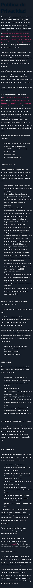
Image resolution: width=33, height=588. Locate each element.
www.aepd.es (13, 544)
